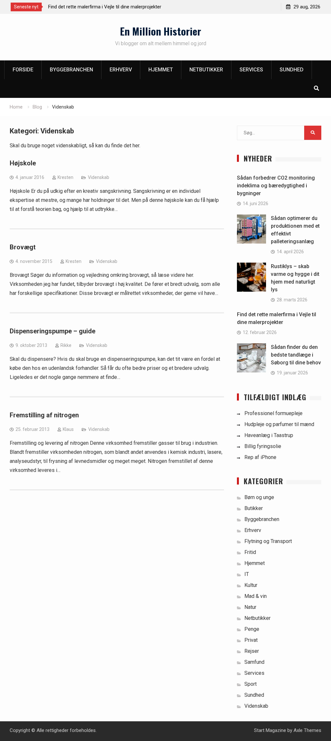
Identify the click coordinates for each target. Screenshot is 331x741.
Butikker (253, 508)
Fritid (250, 552)
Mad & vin (255, 596)
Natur (250, 607)
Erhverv (121, 70)
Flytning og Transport (268, 541)
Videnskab (98, 177)
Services (251, 70)
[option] (106, 7)
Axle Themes (307, 730)
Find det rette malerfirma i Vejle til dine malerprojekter (104, 7)
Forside (23, 70)
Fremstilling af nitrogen (44, 415)
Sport (250, 684)
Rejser (251, 651)
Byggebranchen (71, 70)
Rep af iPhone (260, 457)
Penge (251, 629)
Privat (251, 640)
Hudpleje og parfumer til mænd (279, 424)
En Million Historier (160, 31)
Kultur (250, 585)
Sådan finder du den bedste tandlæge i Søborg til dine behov (296, 355)
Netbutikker (206, 70)
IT (246, 574)
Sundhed (292, 70)
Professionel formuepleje (273, 413)
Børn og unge (259, 497)
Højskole (23, 163)
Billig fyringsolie (262, 446)
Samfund (254, 662)
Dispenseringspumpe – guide (52, 331)
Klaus (68, 429)
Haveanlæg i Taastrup (268, 435)
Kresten (65, 177)
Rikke (65, 345)
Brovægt (23, 247)
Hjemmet (160, 70)
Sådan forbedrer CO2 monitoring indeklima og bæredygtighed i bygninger (276, 185)
